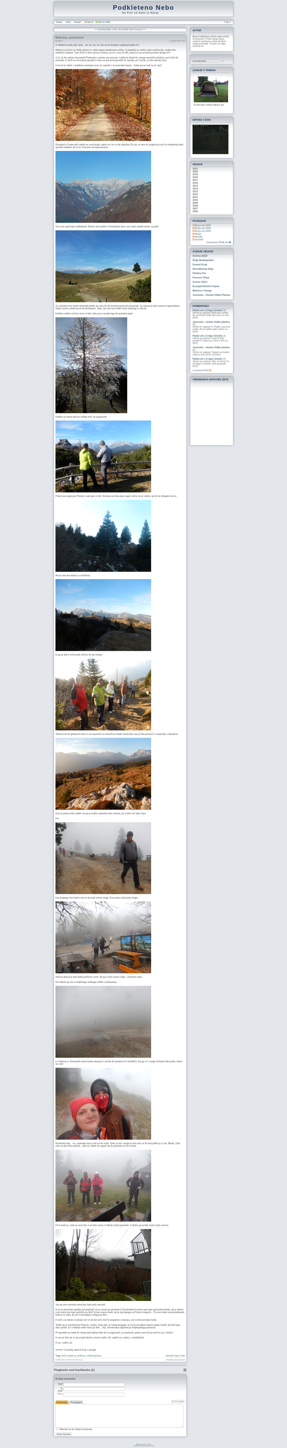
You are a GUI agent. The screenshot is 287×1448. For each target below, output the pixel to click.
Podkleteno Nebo (143, 7)
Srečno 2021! (200, 282)
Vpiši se (90, 22)
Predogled (76, 1402)
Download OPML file (218, 242)
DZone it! (70, 1360)
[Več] (195, 317)
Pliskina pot (199, 273)
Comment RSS (201, 370)
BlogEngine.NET (141, 1444)
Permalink (169, 1360)
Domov (59, 22)
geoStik (199, 239)
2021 (195, 169)
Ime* (60, 1384)
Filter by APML (104, 22)
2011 (195, 197)
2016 (195, 183)
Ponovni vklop (201, 277)
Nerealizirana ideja (203, 269)
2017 (195, 180)
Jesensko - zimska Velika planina (211, 295)
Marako (199, 236)
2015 (195, 186)
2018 (195, 177)
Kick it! (63, 1360)
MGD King (150, 1446)
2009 (195, 203)
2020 (195, 171)
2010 (195, 200)
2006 (195, 211)
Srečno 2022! (200, 256)
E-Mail (57, 1360)
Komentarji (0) (180, 1360)
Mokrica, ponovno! (69, 37)
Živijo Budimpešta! (203, 260)
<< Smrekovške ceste (105, 29)
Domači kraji (200, 264)
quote (181, 1401)
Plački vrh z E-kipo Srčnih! (207, 310)
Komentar (62, 1402)
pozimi (112, 52)
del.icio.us (79, 1360)
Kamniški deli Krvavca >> (132, 29)
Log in (227, 22)
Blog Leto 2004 (203, 225)
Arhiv (68, 22)
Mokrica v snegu (202, 290)
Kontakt (77, 22)
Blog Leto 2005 (203, 228)
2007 (195, 208)
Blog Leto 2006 (203, 231)
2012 (195, 194)
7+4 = (60, 1394)
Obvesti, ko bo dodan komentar (75, 1429)
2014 (195, 188)
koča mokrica (69, 1355)
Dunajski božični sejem (206, 286)
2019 (195, 174)
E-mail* (60, 1389)
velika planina (94, 1355)
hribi (182, 1355)
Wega (198, 234)
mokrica (81, 1355)
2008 (195, 206)
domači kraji (172, 1355)
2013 (195, 191)
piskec (60, 41)
